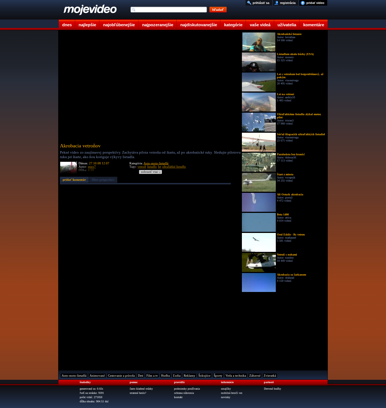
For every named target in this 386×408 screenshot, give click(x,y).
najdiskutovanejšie (198, 24)
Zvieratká (270, 375)
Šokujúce (204, 375)
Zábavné (255, 375)
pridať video (315, 3)
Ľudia (177, 375)
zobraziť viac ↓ (151, 171)
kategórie (233, 24)
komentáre (313, 24)
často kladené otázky (141, 388)
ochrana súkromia (184, 392)
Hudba (165, 375)
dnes (67, 24)
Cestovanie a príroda (121, 375)
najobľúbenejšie (119, 24)
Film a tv (152, 375)
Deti (140, 375)
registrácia (288, 3)
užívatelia (286, 24)
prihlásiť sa (261, 3)
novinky (225, 397)
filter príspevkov (103, 179)
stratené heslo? (138, 392)
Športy (218, 375)
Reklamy (189, 375)
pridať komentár (74, 179)
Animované (97, 375)
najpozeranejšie (157, 24)
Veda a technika (235, 375)
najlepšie (87, 24)
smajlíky (226, 388)
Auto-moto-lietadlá (156, 163)
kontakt (178, 397)
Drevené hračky (272, 388)
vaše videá (260, 24)
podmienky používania (187, 388)
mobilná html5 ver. (232, 392)
